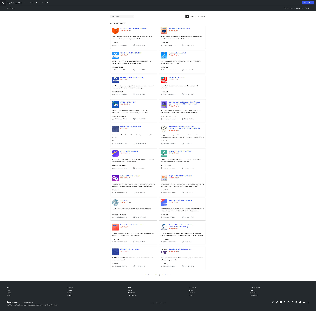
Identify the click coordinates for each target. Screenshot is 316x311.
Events (191, 290)
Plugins (69, 292)
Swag (191, 295)
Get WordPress (308, 3)
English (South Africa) (27, 302)
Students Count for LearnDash (179, 28)
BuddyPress (254, 295)
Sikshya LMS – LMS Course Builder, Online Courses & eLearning (181, 226)
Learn (129, 287)
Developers (131, 292)
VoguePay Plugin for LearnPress (180, 249)
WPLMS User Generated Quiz (130, 126)
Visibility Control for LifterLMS (130, 53)
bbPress (253, 292)
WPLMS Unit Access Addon (129, 249)
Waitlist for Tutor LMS (127, 102)
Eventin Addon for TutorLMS (130, 176)
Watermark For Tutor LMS (129, 151)
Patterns (69, 295)
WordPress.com (255, 287)
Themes (69, 290)
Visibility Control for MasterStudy (132, 77)
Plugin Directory (11, 8)
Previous (148, 275)
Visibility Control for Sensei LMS (180, 151)
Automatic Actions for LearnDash (180, 200)
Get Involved (192, 287)
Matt (252, 290)
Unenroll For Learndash (177, 77)
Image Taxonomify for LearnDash (180, 176)
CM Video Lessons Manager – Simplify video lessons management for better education (184, 103)
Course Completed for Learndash (132, 225)
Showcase (70, 287)
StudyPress (124, 200)
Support (130, 290)
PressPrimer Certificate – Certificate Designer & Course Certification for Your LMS (185, 127)
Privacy (9, 295)
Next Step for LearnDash (177, 53)
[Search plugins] (132, 16)
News (8, 290)
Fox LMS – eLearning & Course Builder (133, 28)
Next (169, 275)
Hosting (9, 292)
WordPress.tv (132, 295)
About (8, 287)
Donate (192, 292)
